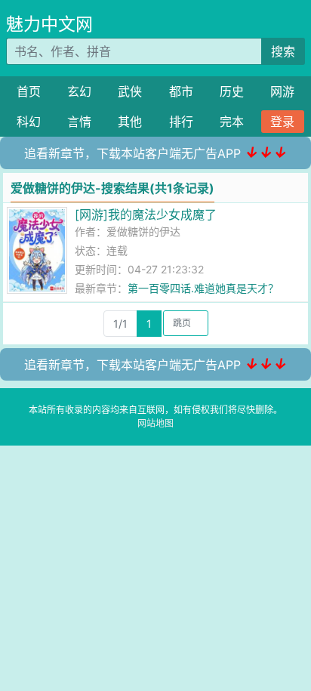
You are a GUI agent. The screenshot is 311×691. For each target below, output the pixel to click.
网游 (282, 91)
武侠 (130, 91)
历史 (232, 91)
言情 (79, 121)
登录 (282, 121)
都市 (181, 91)
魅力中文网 (49, 24)
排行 (181, 121)
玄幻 (79, 91)
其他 (130, 121)
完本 (232, 121)
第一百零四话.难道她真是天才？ (203, 288)
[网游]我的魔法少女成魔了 (146, 214)
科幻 (29, 121)
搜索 (283, 51)
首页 (29, 91)
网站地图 (155, 423)
